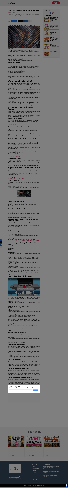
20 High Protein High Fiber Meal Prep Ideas (33, 449)
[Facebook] (50, 13)
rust (23, 67)
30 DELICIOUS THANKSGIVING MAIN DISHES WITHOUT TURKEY (51, 449)
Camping (43, 2)
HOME (18, 2)
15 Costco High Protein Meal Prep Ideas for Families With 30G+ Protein (15, 449)
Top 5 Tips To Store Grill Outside (14, 156)
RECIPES (22, 2)
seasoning (24, 265)
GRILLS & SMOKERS (30, 2)
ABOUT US (48, 2)
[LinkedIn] (1, 244)
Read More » (11, 453)
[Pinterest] (53, 13)
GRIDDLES (37, 2)
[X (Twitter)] (1, 242)
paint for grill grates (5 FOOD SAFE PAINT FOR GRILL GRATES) (27, 240)
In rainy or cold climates (12, 173)
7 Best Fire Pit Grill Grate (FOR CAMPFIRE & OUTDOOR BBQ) (20, 105)
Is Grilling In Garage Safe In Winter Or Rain (16, 178)
